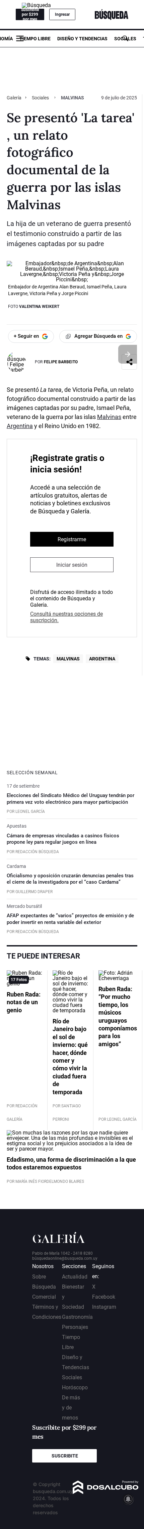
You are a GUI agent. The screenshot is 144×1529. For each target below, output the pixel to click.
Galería (14, 97)
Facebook (103, 1297)
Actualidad (74, 1276)
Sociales (125, 38)
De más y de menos (71, 1407)
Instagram (104, 1307)
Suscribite (65, 1455)
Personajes (75, 1327)
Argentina (20, 425)
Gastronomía (77, 1317)
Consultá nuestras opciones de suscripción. (66, 617)
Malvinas (109, 416)
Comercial (44, 1297)
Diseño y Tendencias (82, 38)
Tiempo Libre (35, 38)
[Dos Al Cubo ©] (106, 1492)
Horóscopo (75, 1387)
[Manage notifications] (128, 1499)
